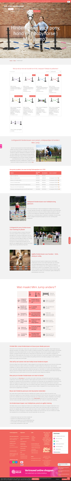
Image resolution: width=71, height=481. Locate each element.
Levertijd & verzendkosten (24, 436)
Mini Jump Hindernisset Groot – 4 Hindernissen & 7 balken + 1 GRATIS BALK (54, 89)
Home (11, 60)
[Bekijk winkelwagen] (30, 11)
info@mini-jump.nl (13, 443)
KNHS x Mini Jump (34, 452)
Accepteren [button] (66, 479)
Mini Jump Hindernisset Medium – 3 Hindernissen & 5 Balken (42, 88)
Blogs (33, 438)
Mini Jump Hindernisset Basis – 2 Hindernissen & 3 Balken (28, 88)
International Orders (23, 457)
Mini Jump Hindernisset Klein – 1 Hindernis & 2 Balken (16, 87)
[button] (68, 1)
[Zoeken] (26, 11)
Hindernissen (20, 60)
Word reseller (22, 454)
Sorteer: (47, 71)
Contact (14, 454)
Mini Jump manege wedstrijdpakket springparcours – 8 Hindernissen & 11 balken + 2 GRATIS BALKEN (54, 110)
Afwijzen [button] (57, 479)
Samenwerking (23, 448)
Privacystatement (23, 441)
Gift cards (33, 437)
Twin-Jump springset (16, 129)
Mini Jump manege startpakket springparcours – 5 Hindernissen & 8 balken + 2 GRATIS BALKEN (15, 110)
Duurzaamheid (22, 450)
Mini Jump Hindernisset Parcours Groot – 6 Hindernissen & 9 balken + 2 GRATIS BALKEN (28, 110)
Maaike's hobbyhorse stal (35, 447)
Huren (33, 436)
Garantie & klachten (23, 446)
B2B (21, 452)
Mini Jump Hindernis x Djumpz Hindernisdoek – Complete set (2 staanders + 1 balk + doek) (41, 110)
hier (33, 162)
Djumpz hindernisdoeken (35, 445)
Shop (14, 60)
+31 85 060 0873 (12, 441)
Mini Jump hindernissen (14, 6)
